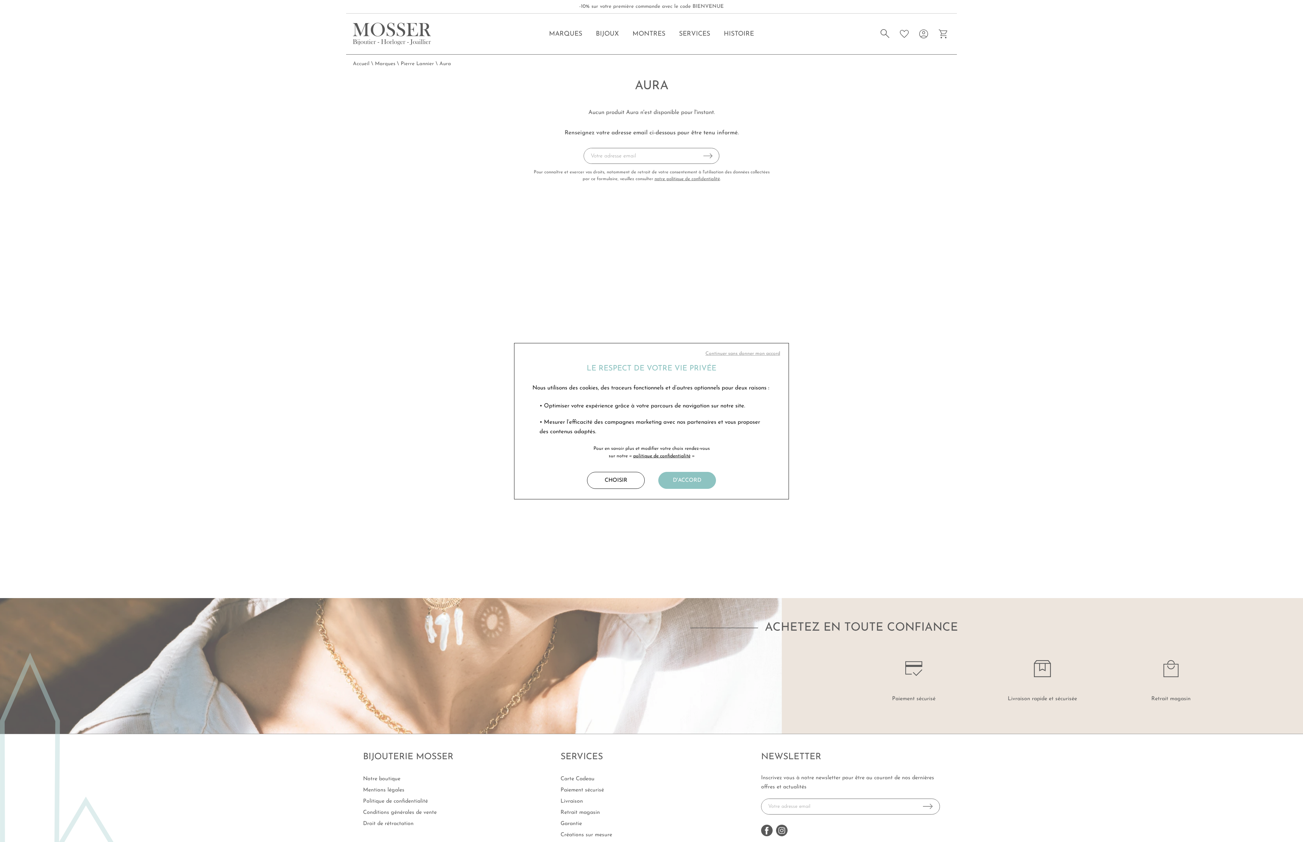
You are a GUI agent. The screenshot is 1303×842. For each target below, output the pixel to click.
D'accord (687, 480)
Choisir (616, 480)
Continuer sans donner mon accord (742, 353)
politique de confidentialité (662, 456)
